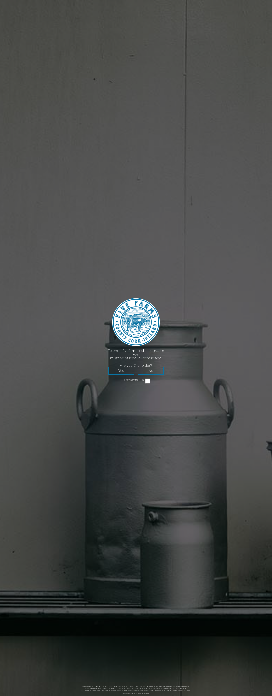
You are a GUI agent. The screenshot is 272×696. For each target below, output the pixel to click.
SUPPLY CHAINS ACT (100, 691)
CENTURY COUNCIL (164, 689)
